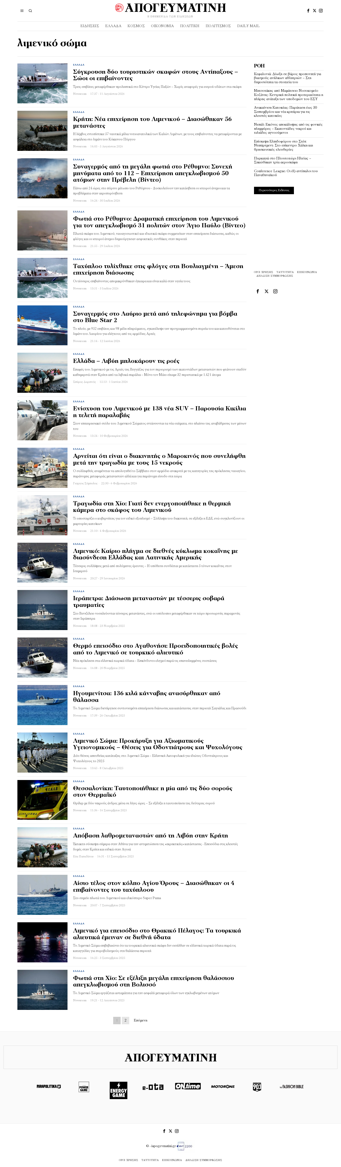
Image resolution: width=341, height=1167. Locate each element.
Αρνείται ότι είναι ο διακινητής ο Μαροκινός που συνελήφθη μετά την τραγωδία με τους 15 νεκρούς (159, 459)
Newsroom (80, 93)
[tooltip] (308, 10)
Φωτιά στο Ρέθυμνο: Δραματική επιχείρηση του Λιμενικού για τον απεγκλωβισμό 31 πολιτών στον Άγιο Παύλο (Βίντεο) (159, 222)
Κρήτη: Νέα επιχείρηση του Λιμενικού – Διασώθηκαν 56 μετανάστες (152, 122)
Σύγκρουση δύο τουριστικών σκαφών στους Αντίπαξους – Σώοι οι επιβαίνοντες (155, 75)
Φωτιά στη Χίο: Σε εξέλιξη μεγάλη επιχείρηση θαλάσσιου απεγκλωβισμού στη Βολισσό (153, 981)
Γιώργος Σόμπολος (85, 483)
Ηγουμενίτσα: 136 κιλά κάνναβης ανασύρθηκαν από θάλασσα (146, 697)
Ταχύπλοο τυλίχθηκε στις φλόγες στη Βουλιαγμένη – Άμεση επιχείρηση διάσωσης (158, 269)
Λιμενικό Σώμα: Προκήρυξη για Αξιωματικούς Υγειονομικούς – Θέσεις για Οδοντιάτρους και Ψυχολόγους (157, 744)
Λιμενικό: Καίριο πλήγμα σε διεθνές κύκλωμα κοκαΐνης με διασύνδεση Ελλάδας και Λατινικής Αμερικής (155, 554)
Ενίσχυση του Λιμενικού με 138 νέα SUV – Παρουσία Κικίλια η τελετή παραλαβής (159, 412)
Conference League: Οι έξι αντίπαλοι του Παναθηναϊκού (286, 173)
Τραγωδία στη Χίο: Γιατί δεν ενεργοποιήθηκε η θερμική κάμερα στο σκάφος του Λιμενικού (152, 507)
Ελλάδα (79, 65)
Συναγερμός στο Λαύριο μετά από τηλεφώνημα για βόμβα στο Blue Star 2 (155, 317)
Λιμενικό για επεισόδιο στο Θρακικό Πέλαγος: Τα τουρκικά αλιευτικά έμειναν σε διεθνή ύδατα (157, 934)
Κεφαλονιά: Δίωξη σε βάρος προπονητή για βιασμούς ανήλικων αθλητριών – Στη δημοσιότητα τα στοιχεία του (287, 78)
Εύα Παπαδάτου (83, 856)
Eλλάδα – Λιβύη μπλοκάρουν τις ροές (126, 361)
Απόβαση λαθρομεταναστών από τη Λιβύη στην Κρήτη (150, 836)
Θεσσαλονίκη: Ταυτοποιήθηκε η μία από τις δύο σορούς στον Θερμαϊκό (152, 792)
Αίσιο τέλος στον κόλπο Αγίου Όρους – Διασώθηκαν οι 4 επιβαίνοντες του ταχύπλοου (153, 886)
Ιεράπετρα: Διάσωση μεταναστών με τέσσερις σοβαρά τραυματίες (148, 602)
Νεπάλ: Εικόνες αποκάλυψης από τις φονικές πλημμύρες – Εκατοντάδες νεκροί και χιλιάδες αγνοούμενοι (288, 129)
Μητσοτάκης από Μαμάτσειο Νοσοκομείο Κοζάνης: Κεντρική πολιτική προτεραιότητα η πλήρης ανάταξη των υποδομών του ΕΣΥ (288, 95)
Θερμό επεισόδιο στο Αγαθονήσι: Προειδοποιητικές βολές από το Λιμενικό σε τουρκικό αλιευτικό (155, 649)
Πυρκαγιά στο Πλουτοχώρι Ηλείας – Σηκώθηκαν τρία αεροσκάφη (282, 161)
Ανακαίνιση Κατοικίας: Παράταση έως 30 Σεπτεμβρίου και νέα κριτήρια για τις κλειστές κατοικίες (285, 112)
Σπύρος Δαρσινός (84, 382)
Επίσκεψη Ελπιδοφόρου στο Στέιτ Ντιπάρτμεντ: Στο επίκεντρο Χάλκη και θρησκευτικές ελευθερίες (283, 146)
